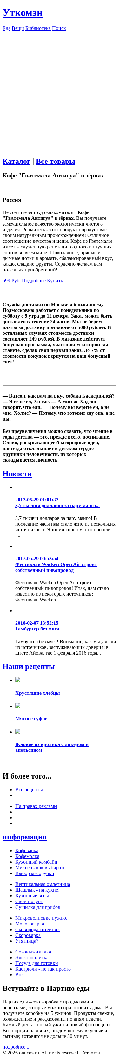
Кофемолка (27, 856)
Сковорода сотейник (37, 929)
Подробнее (34, 280)
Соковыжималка (33, 951)
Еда (6, 28)
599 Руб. (12, 280)
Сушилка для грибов (37, 907)
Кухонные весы (32, 895)
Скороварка (28, 935)
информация (25, 837)
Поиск (59, 28)
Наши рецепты (29, 666)
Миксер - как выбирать (40, 867)
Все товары (55, 161)
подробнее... (16, 1047)
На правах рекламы (36, 806)
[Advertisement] (59, 91)
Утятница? (26, 941)
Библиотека (38, 28)
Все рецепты (29, 789)
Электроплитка (32, 957)
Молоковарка (29, 923)
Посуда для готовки (36, 963)
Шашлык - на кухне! (37, 890)
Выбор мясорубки (34, 873)
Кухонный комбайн (36, 862)
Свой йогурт (29, 901)
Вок (19, 974)
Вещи (18, 28)
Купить (55, 280)
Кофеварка (26, 850)
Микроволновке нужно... (42, 918)
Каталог (16, 161)
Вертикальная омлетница (42, 884)
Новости (17, 474)
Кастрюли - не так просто (43, 969)
